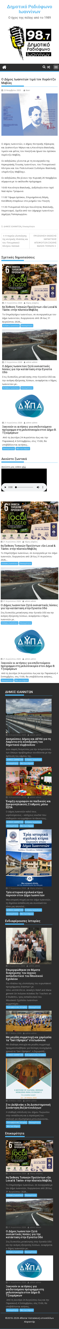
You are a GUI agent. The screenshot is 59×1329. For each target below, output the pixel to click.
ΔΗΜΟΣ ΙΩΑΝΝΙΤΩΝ (12, 226)
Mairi (28, 90)
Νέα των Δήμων (22, 448)
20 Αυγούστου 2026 (17, 735)
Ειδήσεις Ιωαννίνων (11, 325)
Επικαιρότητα (29, 226)
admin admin (31, 362)
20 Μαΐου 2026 (14, 1100)
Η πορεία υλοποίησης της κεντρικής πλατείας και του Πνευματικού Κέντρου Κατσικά (15, 240)
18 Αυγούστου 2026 (17, 797)
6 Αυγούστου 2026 (16, 966)
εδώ (24, 466)
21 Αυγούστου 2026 (13, 303)
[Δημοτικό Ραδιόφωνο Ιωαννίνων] (4, 67)
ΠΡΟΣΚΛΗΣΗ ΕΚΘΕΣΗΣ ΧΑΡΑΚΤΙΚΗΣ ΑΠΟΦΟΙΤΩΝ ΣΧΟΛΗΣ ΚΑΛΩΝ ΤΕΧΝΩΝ (45, 240)
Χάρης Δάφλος (32, 303)
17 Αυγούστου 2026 (17, 888)
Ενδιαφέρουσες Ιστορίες (17, 1007)
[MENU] (56, 67)
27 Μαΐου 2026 (14, 1033)
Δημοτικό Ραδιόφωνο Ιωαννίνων (29, 9)
